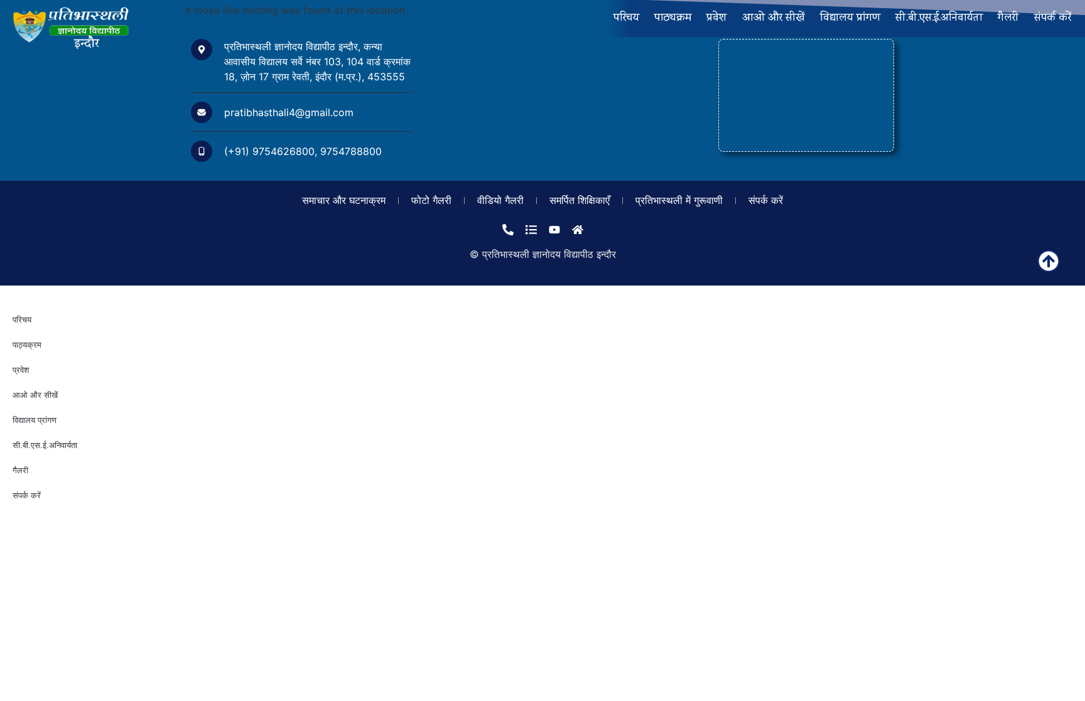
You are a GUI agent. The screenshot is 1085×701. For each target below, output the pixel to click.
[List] (531, 230)
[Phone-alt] (508, 230)
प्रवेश (716, 18)
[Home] (578, 230)
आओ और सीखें (773, 18)
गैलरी (1008, 18)
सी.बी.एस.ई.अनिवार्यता (939, 18)
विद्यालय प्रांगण (850, 18)
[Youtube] (554, 230)
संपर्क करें (1052, 18)
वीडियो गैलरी (500, 200)
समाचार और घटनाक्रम (344, 200)
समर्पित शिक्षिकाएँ (579, 200)
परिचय (626, 18)
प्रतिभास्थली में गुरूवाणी (679, 200)
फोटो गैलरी (431, 200)
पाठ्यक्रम (672, 18)
